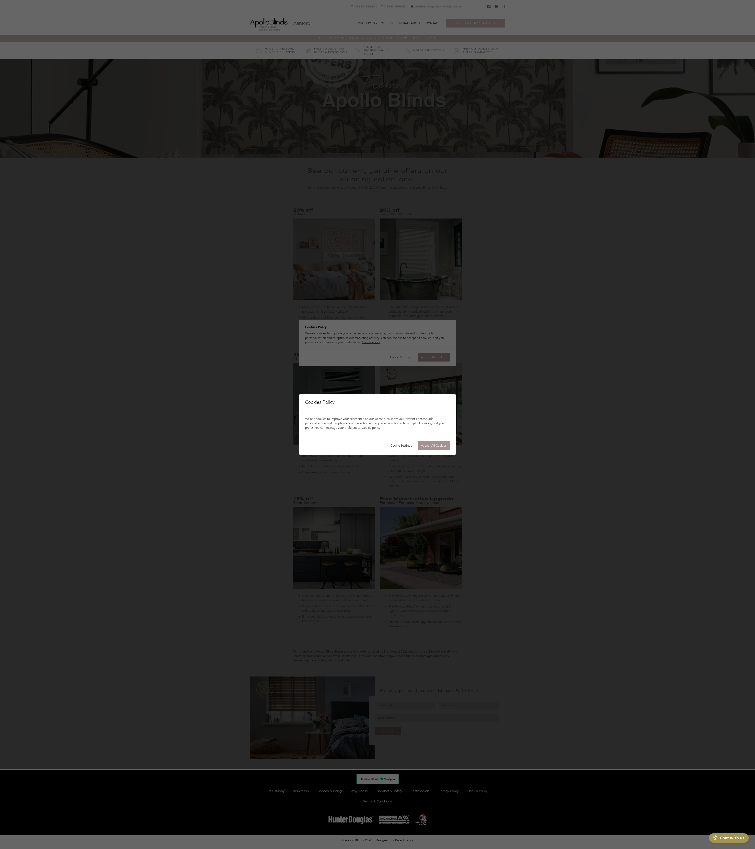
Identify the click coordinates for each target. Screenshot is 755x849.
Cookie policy (371, 428)
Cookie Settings (401, 445)
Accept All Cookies (434, 445)
